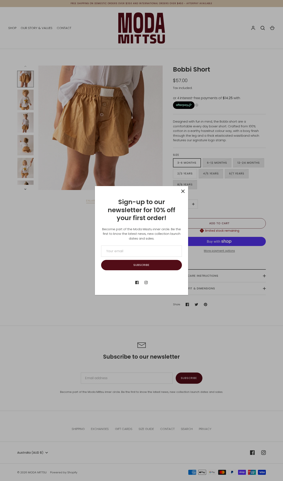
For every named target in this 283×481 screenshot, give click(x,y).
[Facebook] (137, 282)
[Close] (182, 191)
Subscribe (141, 265)
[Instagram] (146, 282)
